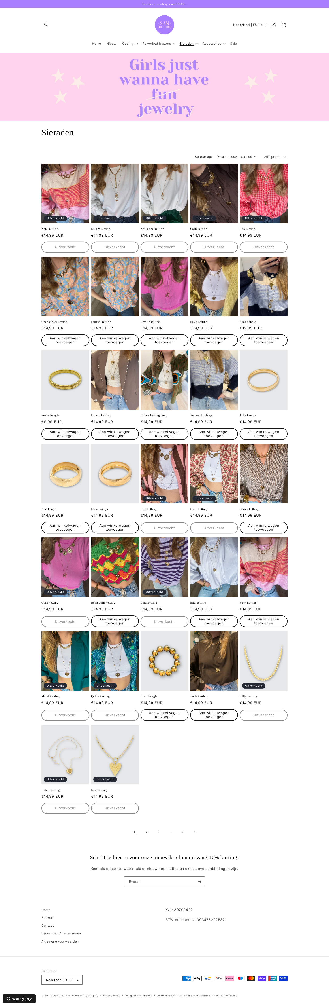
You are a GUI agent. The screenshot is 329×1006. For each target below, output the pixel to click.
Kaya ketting (198, 321)
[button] (46, 25)
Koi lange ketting (152, 228)
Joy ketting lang (201, 415)
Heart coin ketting (103, 602)
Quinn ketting (100, 696)
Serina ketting (249, 509)
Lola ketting (149, 602)
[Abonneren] (200, 881)
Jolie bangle (248, 415)
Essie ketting (199, 509)
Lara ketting (99, 790)
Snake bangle (50, 415)
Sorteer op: (203, 157)
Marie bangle (100, 509)
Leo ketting (247, 228)
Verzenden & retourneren (61, 933)
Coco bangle (149, 696)
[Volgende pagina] (195, 832)
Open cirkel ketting (54, 321)
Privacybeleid (111, 995)
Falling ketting (101, 321)
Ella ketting (198, 602)
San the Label (62, 995)
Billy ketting (248, 696)
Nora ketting (49, 228)
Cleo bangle (248, 321)
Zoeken (47, 917)
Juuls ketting (199, 696)
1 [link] (134, 832)
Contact (47, 926)
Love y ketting (101, 415)
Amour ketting (150, 321)
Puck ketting (248, 602)
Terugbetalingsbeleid (138, 995)
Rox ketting (149, 509)
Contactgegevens (225, 995)
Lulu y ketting (100, 228)
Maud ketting (50, 696)
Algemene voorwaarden (60, 941)
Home (45, 910)
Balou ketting (50, 790)
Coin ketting (198, 228)
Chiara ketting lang (154, 415)
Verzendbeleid (166, 995)
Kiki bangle (49, 509)
